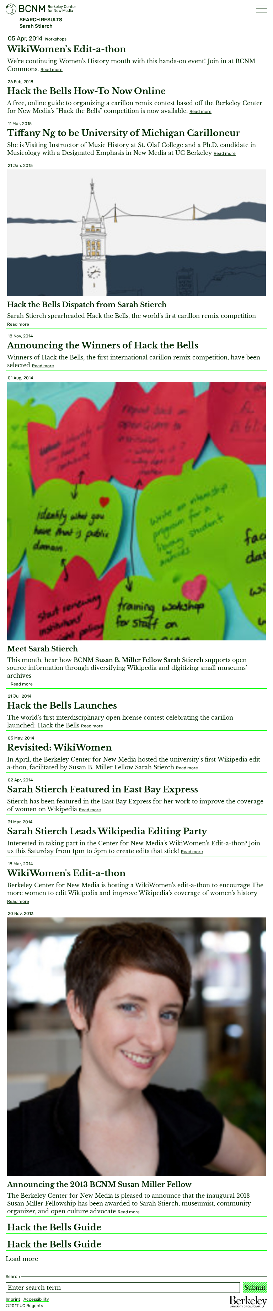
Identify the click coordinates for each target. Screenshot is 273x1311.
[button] (261, 8)
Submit (255, 1287)
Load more (22, 1258)
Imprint (13, 1299)
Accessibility (36, 1299)
